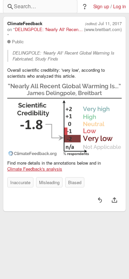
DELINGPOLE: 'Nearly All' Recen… (49, 29)
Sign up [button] (101, 6)
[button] (84, 6)
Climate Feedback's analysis (34, 169)
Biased (74, 182)
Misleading (49, 182)
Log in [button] (119, 6)
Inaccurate (20, 182)
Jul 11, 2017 (110, 23)
